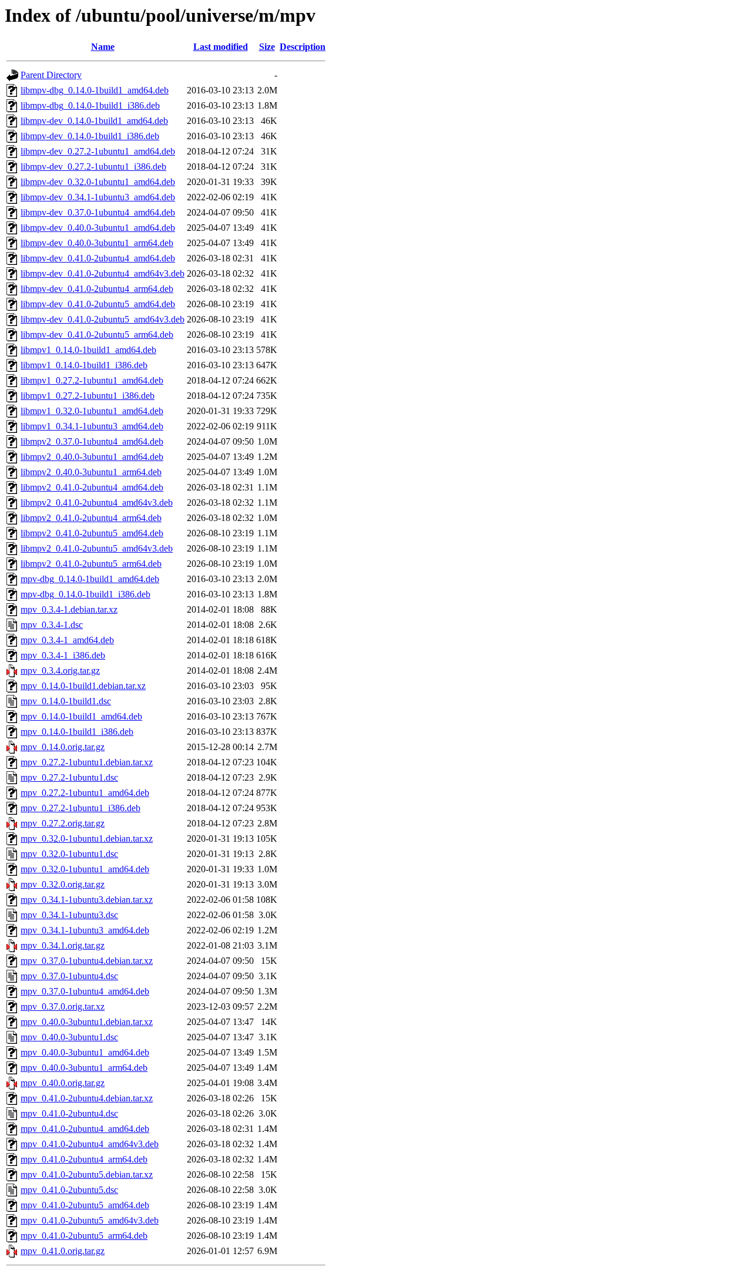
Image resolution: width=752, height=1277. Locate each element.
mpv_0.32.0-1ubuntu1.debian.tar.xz (87, 839)
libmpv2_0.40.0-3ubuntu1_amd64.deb (92, 457)
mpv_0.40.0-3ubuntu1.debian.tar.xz (87, 1022)
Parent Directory (51, 75)
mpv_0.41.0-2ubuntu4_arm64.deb (84, 1159)
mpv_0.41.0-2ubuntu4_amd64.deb (85, 1129)
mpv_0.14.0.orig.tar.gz (63, 747)
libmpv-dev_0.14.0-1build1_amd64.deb (94, 121)
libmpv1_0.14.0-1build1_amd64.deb (88, 350)
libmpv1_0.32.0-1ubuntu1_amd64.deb (92, 411)
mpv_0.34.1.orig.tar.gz (63, 945)
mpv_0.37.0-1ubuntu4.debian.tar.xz (87, 961)
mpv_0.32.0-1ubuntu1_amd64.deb (85, 869)
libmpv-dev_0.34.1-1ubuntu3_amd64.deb (98, 197)
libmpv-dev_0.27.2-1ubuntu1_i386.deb (93, 167)
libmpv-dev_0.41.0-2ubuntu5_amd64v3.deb (102, 319)
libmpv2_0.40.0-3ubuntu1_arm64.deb (91, 472)
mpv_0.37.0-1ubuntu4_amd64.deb (85, 991)
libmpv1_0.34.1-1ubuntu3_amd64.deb (92, 426)
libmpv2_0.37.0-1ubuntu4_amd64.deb (92, 441)
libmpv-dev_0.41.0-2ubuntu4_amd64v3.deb (102, 273)
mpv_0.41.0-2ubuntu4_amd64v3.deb (90, 1144)
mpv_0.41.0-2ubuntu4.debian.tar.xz (87, 1098)
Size (267, 47)
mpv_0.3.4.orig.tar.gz (60, 671)
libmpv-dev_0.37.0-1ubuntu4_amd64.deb (98, 212)
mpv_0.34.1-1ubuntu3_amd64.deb (85, 930)
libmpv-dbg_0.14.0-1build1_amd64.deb (95, 90)
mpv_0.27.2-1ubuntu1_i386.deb (80, 808)
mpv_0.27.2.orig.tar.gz (63, 823)
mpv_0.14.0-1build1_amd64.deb (81, 716)
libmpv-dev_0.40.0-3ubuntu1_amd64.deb (98, 228)
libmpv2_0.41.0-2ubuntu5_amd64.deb (92, 533)
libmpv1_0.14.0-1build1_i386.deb (84, 365)
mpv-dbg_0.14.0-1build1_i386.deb (85, 594)
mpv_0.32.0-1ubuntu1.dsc (69, 854)
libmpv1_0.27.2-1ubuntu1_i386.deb (88, 396)
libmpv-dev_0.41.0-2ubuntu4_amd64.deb (98, 258)
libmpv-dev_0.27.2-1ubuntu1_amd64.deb (98, 151)
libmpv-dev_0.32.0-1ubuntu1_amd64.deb (98, 182)
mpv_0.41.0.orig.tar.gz (63, 1251)
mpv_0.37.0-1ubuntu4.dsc (69, 976)
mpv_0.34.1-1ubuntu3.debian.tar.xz (87, 900)
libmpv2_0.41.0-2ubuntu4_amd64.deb (92, 487)
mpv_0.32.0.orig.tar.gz (63, 884)
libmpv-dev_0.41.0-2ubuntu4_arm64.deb (97, 289)
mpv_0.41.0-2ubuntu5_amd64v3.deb (90, 1220)
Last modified (220, 47)
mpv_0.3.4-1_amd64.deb (67, 640)
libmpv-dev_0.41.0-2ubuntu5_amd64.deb (98, 304)
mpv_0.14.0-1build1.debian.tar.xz (83, 686)
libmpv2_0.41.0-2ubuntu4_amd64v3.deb (97, 503)
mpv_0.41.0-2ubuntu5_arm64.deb (84, 1236)
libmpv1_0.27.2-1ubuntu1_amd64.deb (92, 380)
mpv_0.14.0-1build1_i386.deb (77, 732)
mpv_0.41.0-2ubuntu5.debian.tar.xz (87, 1174)
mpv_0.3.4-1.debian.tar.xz (69, 609)
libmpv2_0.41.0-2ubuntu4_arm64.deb (91, 518)
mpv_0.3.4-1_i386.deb (63, 655)
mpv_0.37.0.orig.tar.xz (63, 1006)
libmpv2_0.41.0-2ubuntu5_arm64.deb (91, 564)
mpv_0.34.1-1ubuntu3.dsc (69, 915)
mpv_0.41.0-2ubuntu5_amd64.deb (85, 1205)
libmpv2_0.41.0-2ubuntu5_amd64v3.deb (97, 548)
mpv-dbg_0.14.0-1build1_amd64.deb (90, 579)
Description (302, 47)
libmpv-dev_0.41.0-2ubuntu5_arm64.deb (97, 335)
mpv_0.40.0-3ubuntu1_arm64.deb (84, 1068)
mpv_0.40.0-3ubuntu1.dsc (69, 1037)
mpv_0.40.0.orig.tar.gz (63, 1083)
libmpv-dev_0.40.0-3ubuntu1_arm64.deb (97, 243)
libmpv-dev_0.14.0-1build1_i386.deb (90, 136)
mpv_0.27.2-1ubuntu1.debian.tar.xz (87, 762)
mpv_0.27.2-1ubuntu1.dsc (69, 777)
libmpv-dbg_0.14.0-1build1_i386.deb (90, 105)
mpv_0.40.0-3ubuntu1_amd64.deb (85, 1052)
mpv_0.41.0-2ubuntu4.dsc (69, 1113)
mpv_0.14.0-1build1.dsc (66, 701)
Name (103, 47)
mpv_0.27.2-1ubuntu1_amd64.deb (85, 793)
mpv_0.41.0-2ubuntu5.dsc (69, 1190)
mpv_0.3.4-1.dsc (52, 625)
